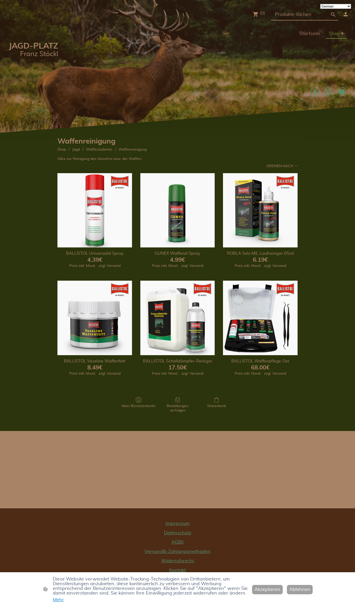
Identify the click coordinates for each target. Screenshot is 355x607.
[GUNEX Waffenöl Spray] (177, 210)
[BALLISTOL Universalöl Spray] (94, 210)
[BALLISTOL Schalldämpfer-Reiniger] (177, 318)
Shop (61, 149)
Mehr (58, 600)
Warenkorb (216, 406)
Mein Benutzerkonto (138, 406)
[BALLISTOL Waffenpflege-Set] (260, 318)
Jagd (76, 149)
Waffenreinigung (133, 149)
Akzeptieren (267, 589)
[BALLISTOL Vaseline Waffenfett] (94, 318)
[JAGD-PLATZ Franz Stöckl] (33, 74)
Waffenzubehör (99, 149)
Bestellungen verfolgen (177, 408)
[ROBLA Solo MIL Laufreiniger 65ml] (260, 210)
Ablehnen (299, 589)
